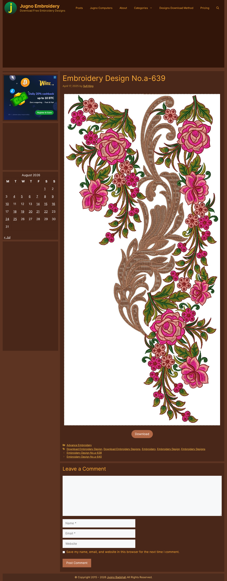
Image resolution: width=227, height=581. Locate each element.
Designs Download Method (176, 8)
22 (46, 211)
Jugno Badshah (116, 577)
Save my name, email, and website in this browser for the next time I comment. (122, 552)
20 (30, 211)
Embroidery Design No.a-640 (84, 456)
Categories (141, 8)
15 (45, 204)
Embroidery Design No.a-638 (84, 452)
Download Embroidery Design (84, 449)
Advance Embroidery (79, 445)
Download (142, 434)
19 (22, 211)
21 (38, 211)
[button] (218, 8)
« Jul (7, 237)
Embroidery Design (168, 449)
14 (38, 204)
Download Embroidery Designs (122, 449)
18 (14, 211)
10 (7, 204)
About (123, 8)
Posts (79, 8)
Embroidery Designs (193, 449)
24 (7, 219)
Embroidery (149, 449)
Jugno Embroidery (40, 6)
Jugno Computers (101, 8)
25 (15, 219)
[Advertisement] (113, 43)
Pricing (204, 8)
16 (53, 204)
